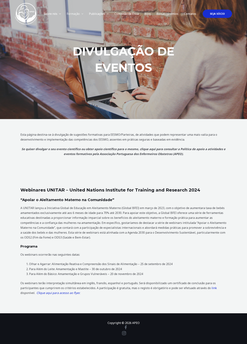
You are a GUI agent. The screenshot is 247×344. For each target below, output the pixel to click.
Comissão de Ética (126, 14)
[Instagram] (123, 333)
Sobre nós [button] (50, 14)
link (214, 288)
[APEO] (26, 13)
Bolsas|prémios (167, 14)
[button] (59, 13)
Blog (147, 14)
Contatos (190, 14)
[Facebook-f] (123, 327)
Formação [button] (73, 14)
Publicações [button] (97, 14)
